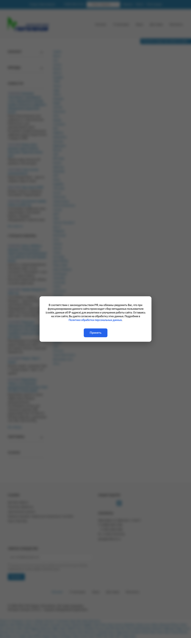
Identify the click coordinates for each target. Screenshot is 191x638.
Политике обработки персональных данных (95, 320)
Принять (95, 332)
